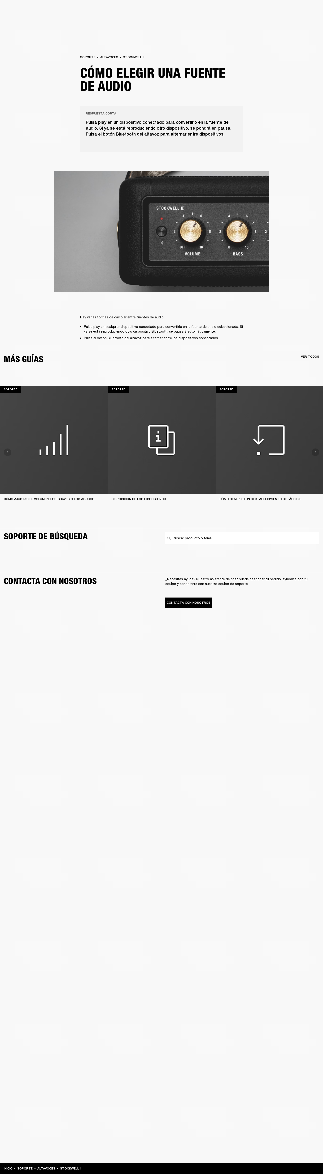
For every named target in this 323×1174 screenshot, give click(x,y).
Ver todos (310, 356)
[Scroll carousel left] (7, 452)
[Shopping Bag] (303, 21)
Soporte (275, 21)
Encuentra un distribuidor (285, 10)
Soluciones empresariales (223, 10)
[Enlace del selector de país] (311, 9)
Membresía (254, 10)
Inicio (8, 1168)
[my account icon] (296, 21)
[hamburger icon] (311, 21)
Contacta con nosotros (188, 602)
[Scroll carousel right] (315, 452)
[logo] (19, 19)
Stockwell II (133, 57)
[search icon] (288, 21)
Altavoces (109, 57)
